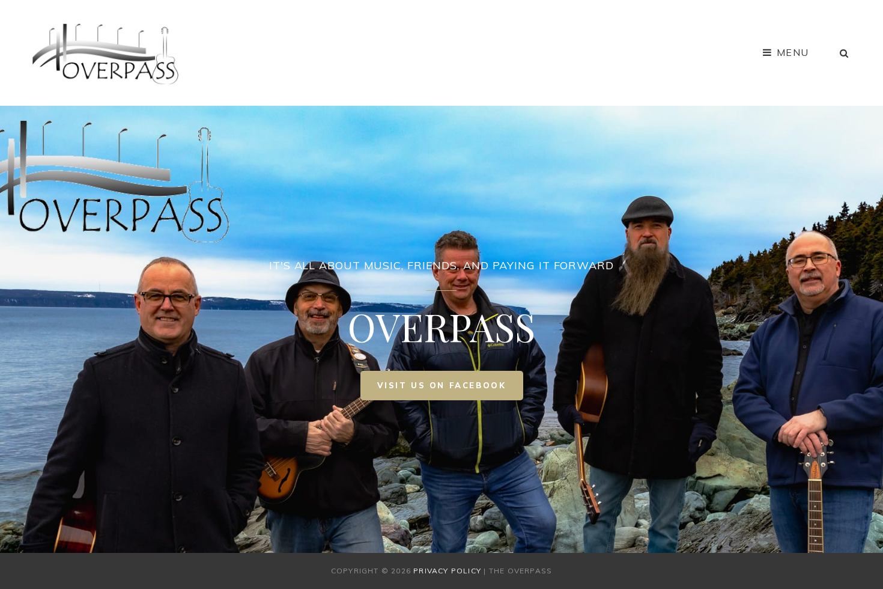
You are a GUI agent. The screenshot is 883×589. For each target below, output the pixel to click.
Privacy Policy (447, 570)
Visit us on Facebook (450, 390)
